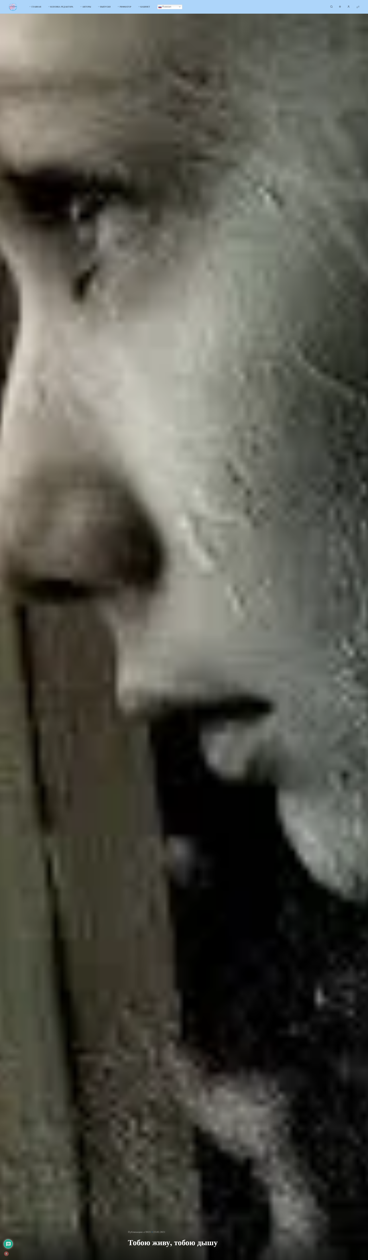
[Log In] (348, 7)
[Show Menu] (358, 7)
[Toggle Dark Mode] (340, 7)
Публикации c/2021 (139, 1232)
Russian (166, 6)
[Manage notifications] (6, 1253)
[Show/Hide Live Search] (331, 7)
